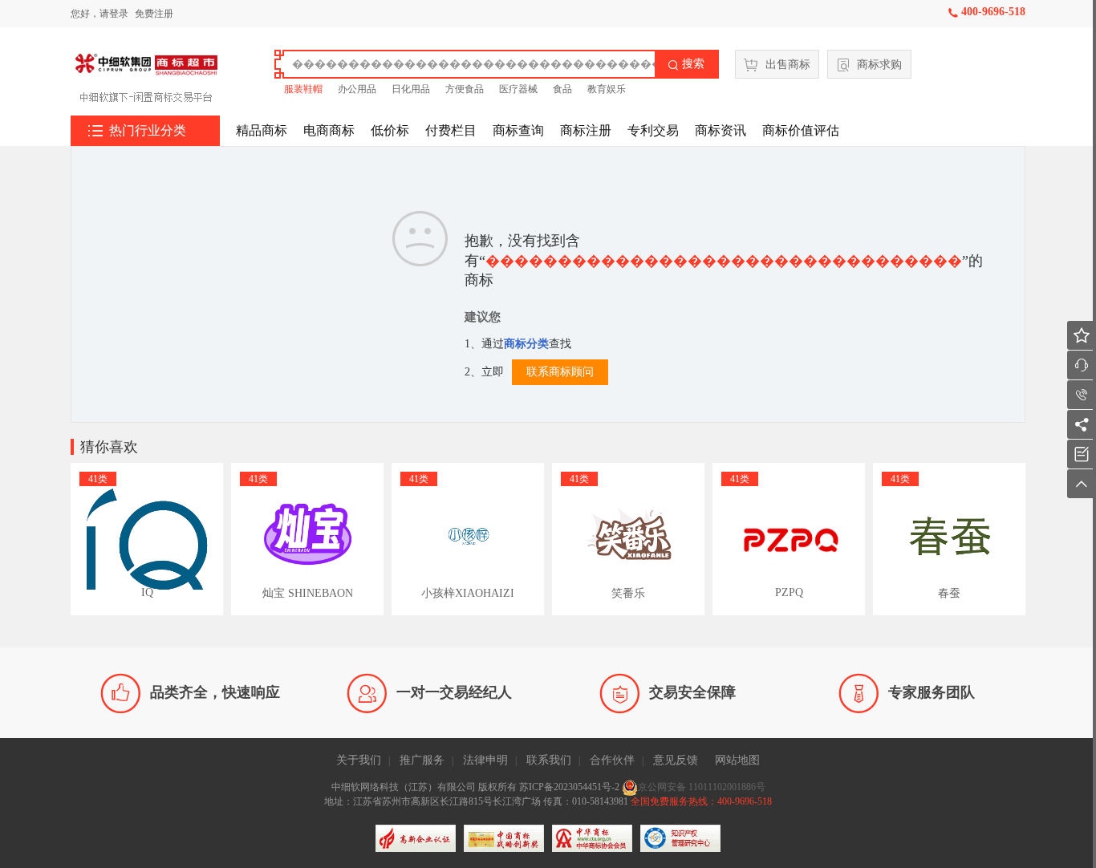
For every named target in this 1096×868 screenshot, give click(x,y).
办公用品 (357, 89)
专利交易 (653, 130)
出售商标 (787, 65)
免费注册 (154, 13)
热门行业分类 (137, 131)
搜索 (686, 64)
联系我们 (548, 760)
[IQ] (146, 539)
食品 (562, 89)
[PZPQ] (788, 539)
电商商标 (329, 130)
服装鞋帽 (303, 89)
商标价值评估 (800, 130)
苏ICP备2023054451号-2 (570, 787)
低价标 (390, 130)
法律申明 (485, 760)
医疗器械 (518, 89)
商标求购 (879, 65)
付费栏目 (451, 130)
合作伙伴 (612, 760)
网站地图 (737, 760)
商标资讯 (720, 130)
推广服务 (422, 760)
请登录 (113, 13)
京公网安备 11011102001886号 (701, 787)
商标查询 (518, 130)
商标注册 (585, 130)
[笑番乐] (628, 539)
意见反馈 (675, 760)
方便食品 (464, 89)
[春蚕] (949, 539)
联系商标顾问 (560, 372)
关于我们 (358, 760)
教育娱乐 (606, 89)
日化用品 (411, 89)
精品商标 (261, 130)
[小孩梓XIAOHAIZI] (467, 539)
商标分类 (526, 344)
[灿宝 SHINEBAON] (307, 539)
